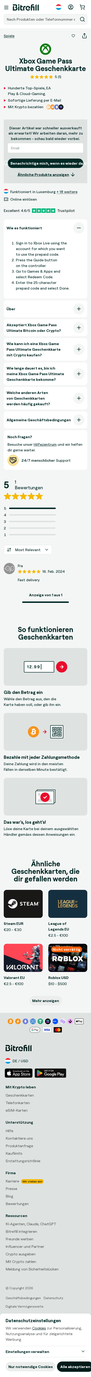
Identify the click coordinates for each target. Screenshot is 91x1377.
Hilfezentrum (45, 444)
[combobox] (41, 19)
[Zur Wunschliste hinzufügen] (73, 35)
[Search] (82, 19)
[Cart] (83, 7)
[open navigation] (6, 7)
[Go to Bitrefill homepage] (26, 7)
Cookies (39, 1328)
